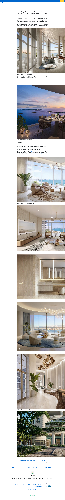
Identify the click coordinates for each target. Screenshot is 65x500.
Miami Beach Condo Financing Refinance (27, 485)
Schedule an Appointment (17, 485)
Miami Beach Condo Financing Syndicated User (27, 15)
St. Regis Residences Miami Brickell (35, 151)
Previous (19, 462)
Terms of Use (47, 479)
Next (46, 462)
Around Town (45, 15)
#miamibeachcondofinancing (24, 459)
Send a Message (17, 484)
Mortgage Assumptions (26, 479)
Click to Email (16, 483)
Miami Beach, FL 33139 (32, 489)
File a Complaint (22, 479)
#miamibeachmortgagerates (24, 460)
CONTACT (32, 467)
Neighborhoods (27, 16)
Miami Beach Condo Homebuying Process (37, 483)
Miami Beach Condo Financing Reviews (38, 486)
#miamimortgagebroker (36, 460)
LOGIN (36, 467)
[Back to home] (5, 3)
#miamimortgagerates (42, 460)
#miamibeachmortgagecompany (40, 459)
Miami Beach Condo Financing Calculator (27, 484)
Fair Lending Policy (17, 479)
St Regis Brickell (42, 16)
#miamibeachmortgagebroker (32, 459)
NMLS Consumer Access (39, 479)
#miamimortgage (30, 460)
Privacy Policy (44, 479)
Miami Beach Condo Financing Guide (27, 483)
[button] (32, 497)
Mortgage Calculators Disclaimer (33, 479)
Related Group (37, 16)
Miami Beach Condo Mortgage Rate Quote (37, 484)
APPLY (29, 467)
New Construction (32, 16)
